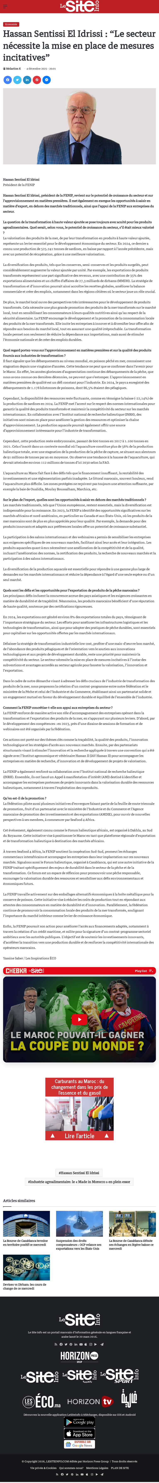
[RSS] (57, 1344)
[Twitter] (17, 80)
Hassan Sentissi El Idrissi (80, 1173)
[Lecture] (79, 1019)
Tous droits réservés (124, 1461)
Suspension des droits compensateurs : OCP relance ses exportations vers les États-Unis (78, 1244)
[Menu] (5, 7)
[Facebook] (8, 80)
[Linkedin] (27, 80)
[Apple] (86, 1344)
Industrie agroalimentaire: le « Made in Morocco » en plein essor (80, 1182)
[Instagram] (91, 1344)
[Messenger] (46, 80)
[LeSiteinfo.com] (79, 6)
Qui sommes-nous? (71, 1468)
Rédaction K (13, 68)
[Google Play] (96, 1344)
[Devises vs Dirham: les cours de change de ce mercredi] (26, 1267)
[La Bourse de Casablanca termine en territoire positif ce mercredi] (26, 1224)
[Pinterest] (37, 80)
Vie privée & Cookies (43, 1468)
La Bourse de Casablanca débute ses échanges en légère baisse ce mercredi (131, 1244)
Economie (11, 24)
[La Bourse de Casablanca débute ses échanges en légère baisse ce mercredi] (132, 1224)
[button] (79, 1019)
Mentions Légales (97, 1468)
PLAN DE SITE (120, 1468)
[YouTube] (82, 1344)
